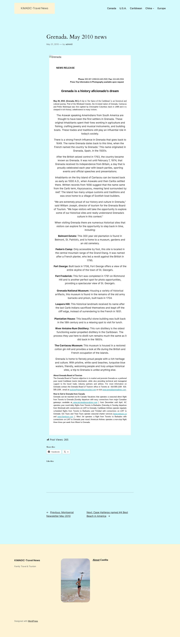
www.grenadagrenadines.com (114, 390)
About (96, 559)
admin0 (69, 44)
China (148, 8)
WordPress (33, 621)
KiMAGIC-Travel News (34, 8)
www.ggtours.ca (120, 414)
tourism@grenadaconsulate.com (83, 390)
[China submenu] (153, 8)
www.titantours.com (65, 417)
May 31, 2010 (52, 44)
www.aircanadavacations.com (84, 402)
